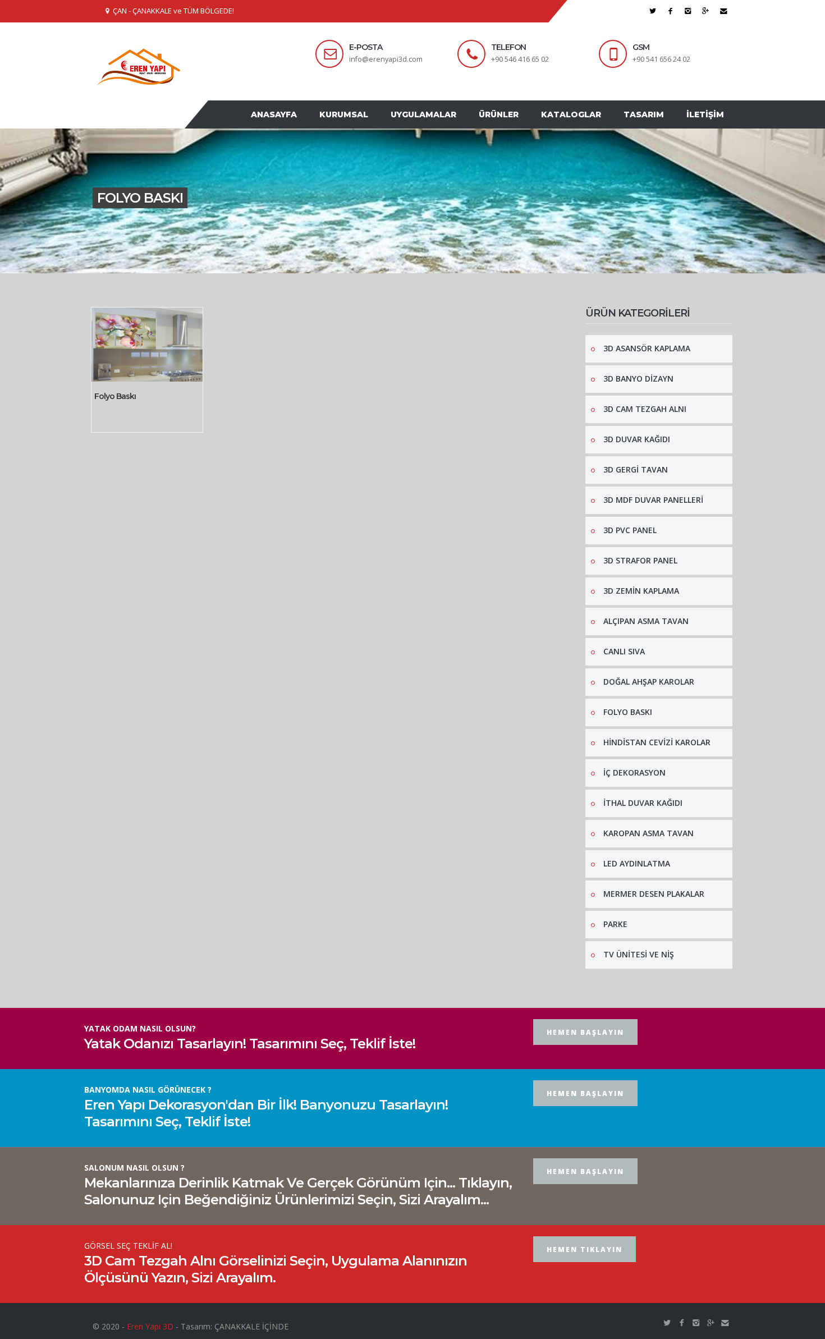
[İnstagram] (688, 11)
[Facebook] (670, 11)
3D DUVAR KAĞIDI (636, 439)
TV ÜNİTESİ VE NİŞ (638, 954)
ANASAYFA (274, 114)
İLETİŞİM (705, 114)
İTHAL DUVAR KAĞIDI (642, 802)
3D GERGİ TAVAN (635, 469)
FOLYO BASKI (627, 712)
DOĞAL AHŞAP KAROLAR (648, 681)
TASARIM (644, 114)
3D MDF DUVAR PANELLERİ (653, 499)
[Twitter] (653, 11)
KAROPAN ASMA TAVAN (648, 833)
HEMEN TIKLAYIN (584, 1249)
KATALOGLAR (571, 114)
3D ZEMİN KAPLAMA (641, 590)
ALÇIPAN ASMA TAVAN (646, 621)
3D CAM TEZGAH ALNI (644, 408)
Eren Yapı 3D (150, 1326)
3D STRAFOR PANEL (640, 560)
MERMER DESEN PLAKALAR (653, 893)
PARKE (615, 924)
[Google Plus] (705, 11)
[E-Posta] (723, 11)
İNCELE (119, 379)
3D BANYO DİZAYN (638, 378)
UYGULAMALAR (423, 114)
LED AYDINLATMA (636, 863)
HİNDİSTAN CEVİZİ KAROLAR (657, 742)
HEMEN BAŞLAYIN (585, 1032)
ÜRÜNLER (499, 114)
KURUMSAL (343, 114)
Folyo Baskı (115, 396)
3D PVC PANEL (630, 530)
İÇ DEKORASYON (634, 772)
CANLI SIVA (624, 651)
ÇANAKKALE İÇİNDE (251, 1326)
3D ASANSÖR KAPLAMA (646, 348)
